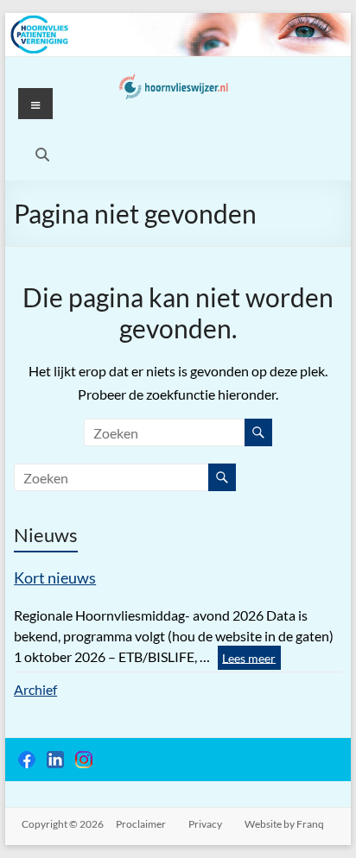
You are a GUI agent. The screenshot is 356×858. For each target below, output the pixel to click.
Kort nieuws (55, 577)
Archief (35, 689)
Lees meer (249, 657)
